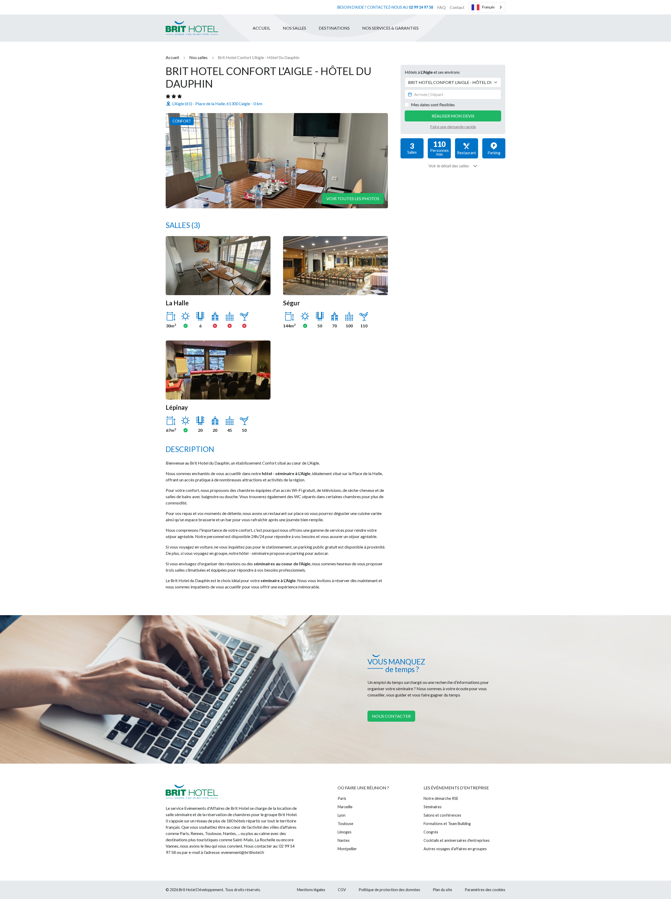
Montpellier (347, 849)
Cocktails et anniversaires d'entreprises (457, 840)
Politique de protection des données (389, 889)
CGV (342, 889)
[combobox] (487, 7)
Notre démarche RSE (441, 798)
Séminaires (433, 807)
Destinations (334, 27)
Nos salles (294, 27)
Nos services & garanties (390, 27)
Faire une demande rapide (453, 126)
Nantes (344, 840)
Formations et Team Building (447, 823)
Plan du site (442, 889)
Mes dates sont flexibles (433, 104)
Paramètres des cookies (485, 889)
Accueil (261, 27)
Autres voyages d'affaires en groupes (455, 849)
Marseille (345, 807)
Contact (457, 7)
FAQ (441, 7)
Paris (342, 798)
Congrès (431, 832)
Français (488, 7)
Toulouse (345, 823)
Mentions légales (311, 889)
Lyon (341, 815)
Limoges (344, 832)
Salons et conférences (442, 815)
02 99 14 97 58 (421, 7)
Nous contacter (391, 716)
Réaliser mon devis (453, 115)
